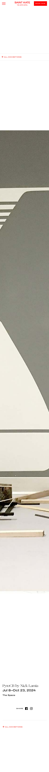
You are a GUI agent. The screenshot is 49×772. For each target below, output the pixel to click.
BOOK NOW (40, 3)
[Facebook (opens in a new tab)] (26, 708)
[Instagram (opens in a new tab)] (31, 708)
